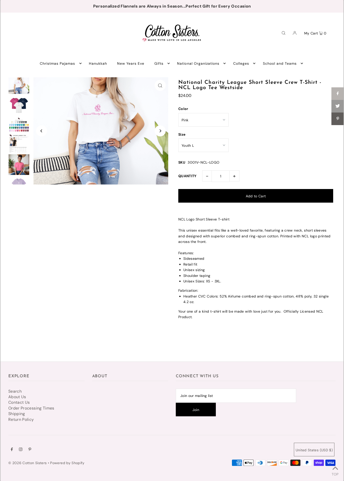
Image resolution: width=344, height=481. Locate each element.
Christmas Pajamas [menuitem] (57, 63)
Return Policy (21, 419)
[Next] (160, 130)
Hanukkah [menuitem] (98, 63)
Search (15, 391)
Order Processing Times (31, 408)
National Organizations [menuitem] (198, 63)
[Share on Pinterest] (337, 119)
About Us (17, 396)
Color (183, 108)
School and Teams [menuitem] (280, 63)
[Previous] (41, 130)
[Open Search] (283, 32)
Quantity (187, 176)
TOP (335, 474)
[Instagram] (20, 450)
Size (181, 134)
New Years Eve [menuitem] (131, 63)
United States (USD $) (314, 450)
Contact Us (19, 402)
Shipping (16, 413)
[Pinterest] (29, 450)
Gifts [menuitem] (158, 63)
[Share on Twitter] (337, 106)
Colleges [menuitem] (241, 63)
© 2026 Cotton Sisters (27, 463)
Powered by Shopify (67, 463)
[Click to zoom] (160, 85)
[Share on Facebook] (337, 93)
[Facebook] (12, 450)
